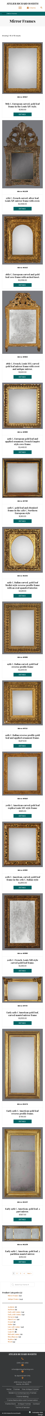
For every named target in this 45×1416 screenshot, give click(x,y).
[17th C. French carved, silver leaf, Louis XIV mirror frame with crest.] (22, 154)
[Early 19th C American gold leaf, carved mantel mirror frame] (22, 989)
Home (4, 14)
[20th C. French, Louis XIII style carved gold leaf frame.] (22, 922)
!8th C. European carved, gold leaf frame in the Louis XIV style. (22, 105)
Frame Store (10, 1404)
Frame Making (22, 1396)
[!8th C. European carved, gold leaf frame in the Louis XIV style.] (22, 68)
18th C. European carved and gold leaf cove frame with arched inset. (22, 275)
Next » (29, 1273)
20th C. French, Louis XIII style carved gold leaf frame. (22, 961)
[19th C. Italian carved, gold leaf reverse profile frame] (22, 628)
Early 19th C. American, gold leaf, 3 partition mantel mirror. (22, 1252)
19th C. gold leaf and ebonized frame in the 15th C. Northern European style (22, 510)
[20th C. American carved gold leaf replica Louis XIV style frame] (22, 773)
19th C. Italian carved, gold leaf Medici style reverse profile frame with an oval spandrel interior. (22, 585)
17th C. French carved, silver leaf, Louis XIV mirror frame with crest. (22, 199)
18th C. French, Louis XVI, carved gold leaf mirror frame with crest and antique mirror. (22, 366)
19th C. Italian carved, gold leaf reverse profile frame (22, 665)
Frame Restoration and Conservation (22, 1400)
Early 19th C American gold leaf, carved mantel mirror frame (22, 1014)
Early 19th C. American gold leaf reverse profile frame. (22, 1112)
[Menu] (20, 8)
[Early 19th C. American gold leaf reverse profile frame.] (22, 1065)
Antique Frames (24, 1404)
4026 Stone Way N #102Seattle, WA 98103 (22, 1383)
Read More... (24, 114)
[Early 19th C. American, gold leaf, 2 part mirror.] (22, 1163)
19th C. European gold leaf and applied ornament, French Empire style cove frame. (22, 441)
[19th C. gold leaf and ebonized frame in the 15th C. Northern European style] (22, 478)
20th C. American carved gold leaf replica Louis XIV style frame (22, 806)
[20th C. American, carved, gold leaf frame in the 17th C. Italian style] (22, 844)
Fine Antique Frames (30, 1389)
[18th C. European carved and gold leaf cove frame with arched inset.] (22, 239)
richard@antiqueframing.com (22, 1369)
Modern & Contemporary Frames (22, 1393)
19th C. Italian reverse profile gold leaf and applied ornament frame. (22, 736)
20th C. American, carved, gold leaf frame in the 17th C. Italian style (22, 878)
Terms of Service (23, 1407)
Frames (17, 1389)
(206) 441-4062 (22, 1363)
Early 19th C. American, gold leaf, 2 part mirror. (22, 1210)
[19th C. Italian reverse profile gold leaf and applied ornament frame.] (22, 703)
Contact (36, 1404)
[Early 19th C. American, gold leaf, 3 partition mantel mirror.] (22, 1233)
